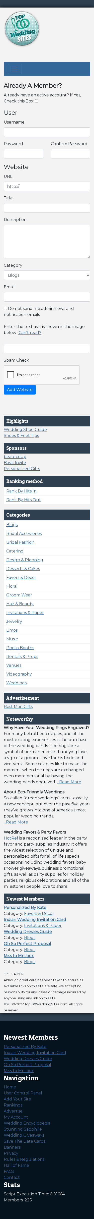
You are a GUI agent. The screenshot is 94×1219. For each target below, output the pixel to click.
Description (15, 219)
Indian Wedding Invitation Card (35, 1052)
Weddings (16, 683)
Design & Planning (24, 560)
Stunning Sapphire (23, 1129)
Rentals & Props (22, 656)
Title (8, 198)
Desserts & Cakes (23, 568)
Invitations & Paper (25, 612)
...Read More (69, 782)
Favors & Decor (21, 577)
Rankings (13, 1105)
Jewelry (14, 621)
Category (13, 265)
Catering (15, 551)
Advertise (13, 1111)
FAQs (9, 1171)
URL (8, 176)
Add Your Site (17, 1099)
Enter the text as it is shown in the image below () (44, 329)
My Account (16, 1117)
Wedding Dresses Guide (28, 1058)
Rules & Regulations (24, 1159)
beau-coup (15, 456)
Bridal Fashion (20, 542)
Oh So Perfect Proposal (27, 1064)
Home (10, 1087)
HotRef (11, 838)
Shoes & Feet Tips (21, 435)
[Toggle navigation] (15, 69)
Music (12, 639)
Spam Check (16, 360)
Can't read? (30, 332)
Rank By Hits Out (23, 499)
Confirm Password (69, 143)
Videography (19, 674)
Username (14, 122)
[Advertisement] (50, 54)
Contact (12, 1177)
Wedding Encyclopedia (27, 1123)
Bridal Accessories (24, 533)
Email (9, 287)
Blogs (12, 524)
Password (13, 143)
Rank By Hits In (21, 491)
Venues (13, 665)
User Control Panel (23, 1093)
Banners (12, 1147)
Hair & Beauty (20, 603)
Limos (12, 630)
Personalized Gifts (22, 468)
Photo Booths (20, 647)
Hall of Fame (16, 1165)
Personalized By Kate (25, 1046)
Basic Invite (15, 462)
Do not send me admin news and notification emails (39, 311)
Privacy (11, 1153)
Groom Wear (19, 595)
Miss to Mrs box (19, 1070)
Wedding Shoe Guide (25, 429)
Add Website (20, 389)
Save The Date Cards (24, 1141)
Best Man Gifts (18, 706)
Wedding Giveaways (24, 1135)
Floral (12, 586)
